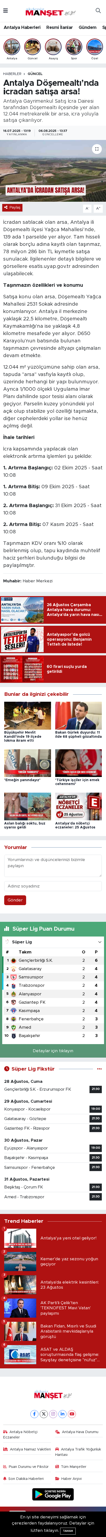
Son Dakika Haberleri (26, 1479)
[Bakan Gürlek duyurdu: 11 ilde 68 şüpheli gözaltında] (78, 715)
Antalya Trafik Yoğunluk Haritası (78, 1452)
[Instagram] (53, 1414)
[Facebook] (34, 1414)
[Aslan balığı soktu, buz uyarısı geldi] (27, 806)
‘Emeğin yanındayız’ (22, 780)
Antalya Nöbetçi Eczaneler (20, 1434)
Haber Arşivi (71, 1479)
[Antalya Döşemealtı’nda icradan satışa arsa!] (53, 171)
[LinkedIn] (62, 1414)
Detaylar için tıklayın (53, 1051)
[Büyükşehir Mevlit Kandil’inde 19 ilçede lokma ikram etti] (27, 715)
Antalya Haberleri (22, 27)
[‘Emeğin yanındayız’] (27, 763)
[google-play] (53, 1495)
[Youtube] (72, 1414)
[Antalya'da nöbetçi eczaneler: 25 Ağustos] (78, 806)
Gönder (15, 900)
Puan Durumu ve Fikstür (29, 1467)
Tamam (68, 1531)
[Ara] (98, 11)
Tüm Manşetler (73, 1467)
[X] (44, 1414)
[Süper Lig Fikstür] (99, 1069)
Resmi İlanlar (59, 27)
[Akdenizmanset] (51, 10)
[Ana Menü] (5, 11)
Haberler (12, 74)
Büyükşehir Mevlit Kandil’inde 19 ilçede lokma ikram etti (22, 737)
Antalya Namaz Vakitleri (30, 1449)
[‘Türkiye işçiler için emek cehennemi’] (78, 763)
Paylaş (15, 207)
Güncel (35, 74)
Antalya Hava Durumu (80, 1432)
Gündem (87, 27)
